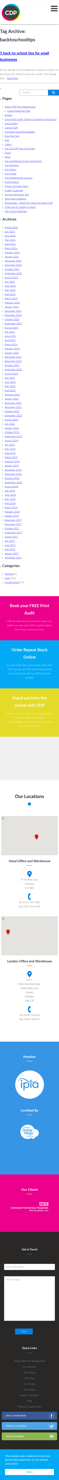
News (7, 157)
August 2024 (11, 328)
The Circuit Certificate (16, 211)
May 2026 (10, 240)
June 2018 (10, 495)
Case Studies (11, 123)
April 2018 (10, 503)
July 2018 (10, 491)
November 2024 (13, 315)
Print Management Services (18, 178)
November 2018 (13, 474)
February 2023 (12, 395)
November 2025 (13, 265)
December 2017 (13, 520)
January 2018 (12, 516)
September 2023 (13, 370)
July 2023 (10, 378)
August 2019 (11, 441)
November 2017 (13, 524)
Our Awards (30, 1390)
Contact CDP (11, 128)
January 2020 (12, 428)
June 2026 (10, 236)
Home (8, 153)
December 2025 (13, 261)
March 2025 (11, 298)
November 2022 (13, 407)
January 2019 (12, 466)
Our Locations (29, 1367)
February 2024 (12, 349)
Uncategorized (12, 582)
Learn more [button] (11, 1463)
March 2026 (11, 248)
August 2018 (11, 487)
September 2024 (13, 324)
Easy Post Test (12, 136)
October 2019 (12, 432)
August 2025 (11, 278)
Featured (9, 574)
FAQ (7, 140)
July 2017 (10, 541)
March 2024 (11, 344)
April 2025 (10, 294)
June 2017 (10, 545)
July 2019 (10, 445)
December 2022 (13, 403)
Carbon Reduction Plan (18, 111)
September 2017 (13, 533)
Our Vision (29, 1378)
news (7, 578)
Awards (8, 115)
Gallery (8, 144)
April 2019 (10, 453)
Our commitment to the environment (23, 161)
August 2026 (11, 227)
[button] (53, 93)
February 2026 (12, 252)
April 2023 (10, 390)
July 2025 (10, 282)
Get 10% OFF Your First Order (20, 149)
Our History (11, 169)
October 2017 (12, 528)
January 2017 (12, 553)
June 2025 (10, 286)
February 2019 (12, 462)
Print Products (12, 182)
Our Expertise (12, 165)
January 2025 (12, 307)
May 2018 (10, 499)
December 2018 (13, 470)
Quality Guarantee (14, 190)
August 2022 (11, 420)
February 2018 (12, 512)
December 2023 (13, 357)
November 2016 (13, 558)
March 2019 (11, 457)
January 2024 (12, 353)
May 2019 (10, 449)
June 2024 (10, 336)
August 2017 (11, 537)
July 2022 (10, 424)
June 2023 (10, 382)
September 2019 (13, 436)
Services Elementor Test (17, 195)
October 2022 (12, 411)
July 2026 (10, 232)
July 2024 (10, 332)
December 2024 (13, 311)
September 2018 (13, 482)
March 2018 (11, 507)
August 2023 (11, 374)
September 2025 (13, 273)
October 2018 (12, 478)
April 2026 (10, 244)
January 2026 (12, 257)
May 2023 (10, 386)
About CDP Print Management (20, 107)
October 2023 (12, 365)
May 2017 (10, 549)
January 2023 (12, 399)
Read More (12, 78)
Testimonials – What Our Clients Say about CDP (29, 203)
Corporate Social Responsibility (20, 132)
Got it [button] (30, 1472)
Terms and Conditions (15, 199)
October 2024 (12, 319)
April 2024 (10, 340)
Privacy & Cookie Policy (16, 186)
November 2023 (13, 361)
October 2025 (12, 269)
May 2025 (10, 290)
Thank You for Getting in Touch (20, 207)
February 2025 (12, 303)
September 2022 (13, 416)
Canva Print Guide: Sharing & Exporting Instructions (30, 119)
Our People (10, 174)
